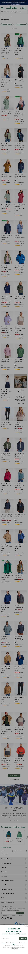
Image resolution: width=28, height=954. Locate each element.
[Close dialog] (26, 926)
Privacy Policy (14, 948)
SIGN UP (23, 938)
